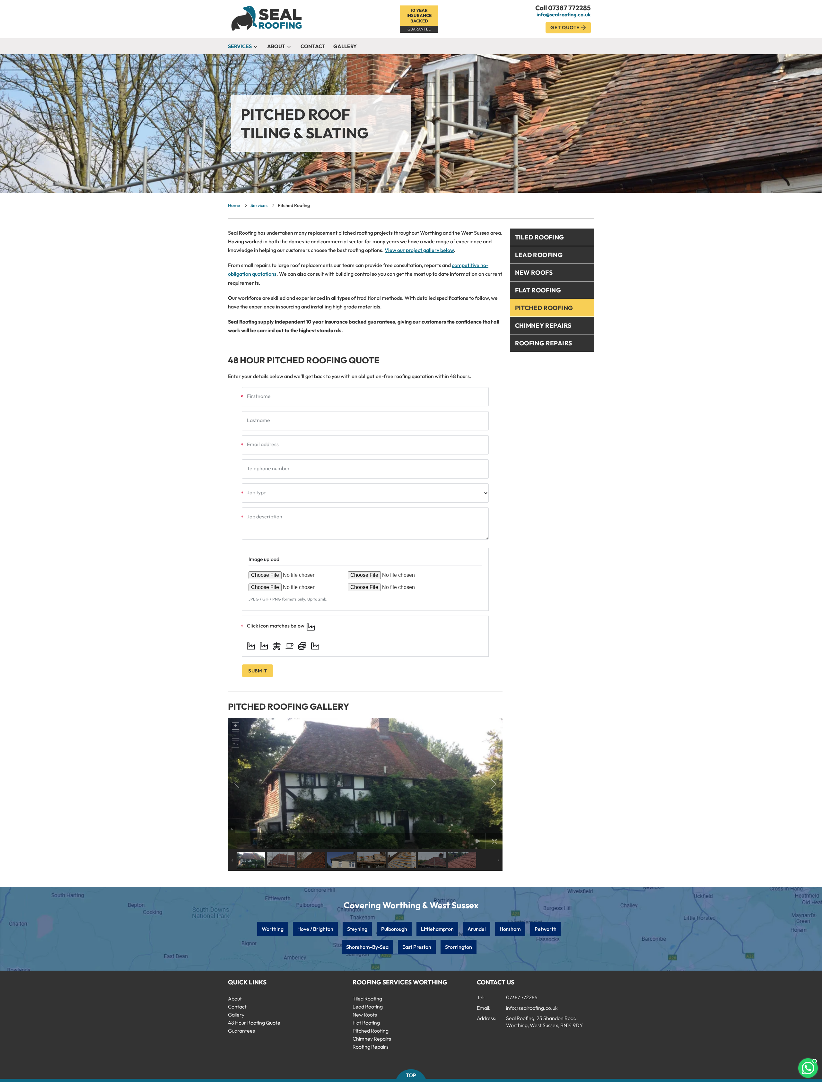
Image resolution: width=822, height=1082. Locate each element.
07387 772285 (569, 8)
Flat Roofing (538, 290)
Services (240, 46)
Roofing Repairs (543, 343)
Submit (257, 671)
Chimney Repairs (543, 325)
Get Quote (565, 27)
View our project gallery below (419, 250)
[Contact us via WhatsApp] (808, 1068)
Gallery (345, 46)
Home (234, 205)
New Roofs (534, 272)
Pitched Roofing (544, 308)
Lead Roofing (539, 255)
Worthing (273, 929)
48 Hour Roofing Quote (254, 1022)
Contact (313, 46)
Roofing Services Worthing (400, 982)
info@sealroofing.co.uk (564, 14)
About (276, 46)
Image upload (264, 559)
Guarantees (241, 1030)
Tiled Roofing (539, 237)
